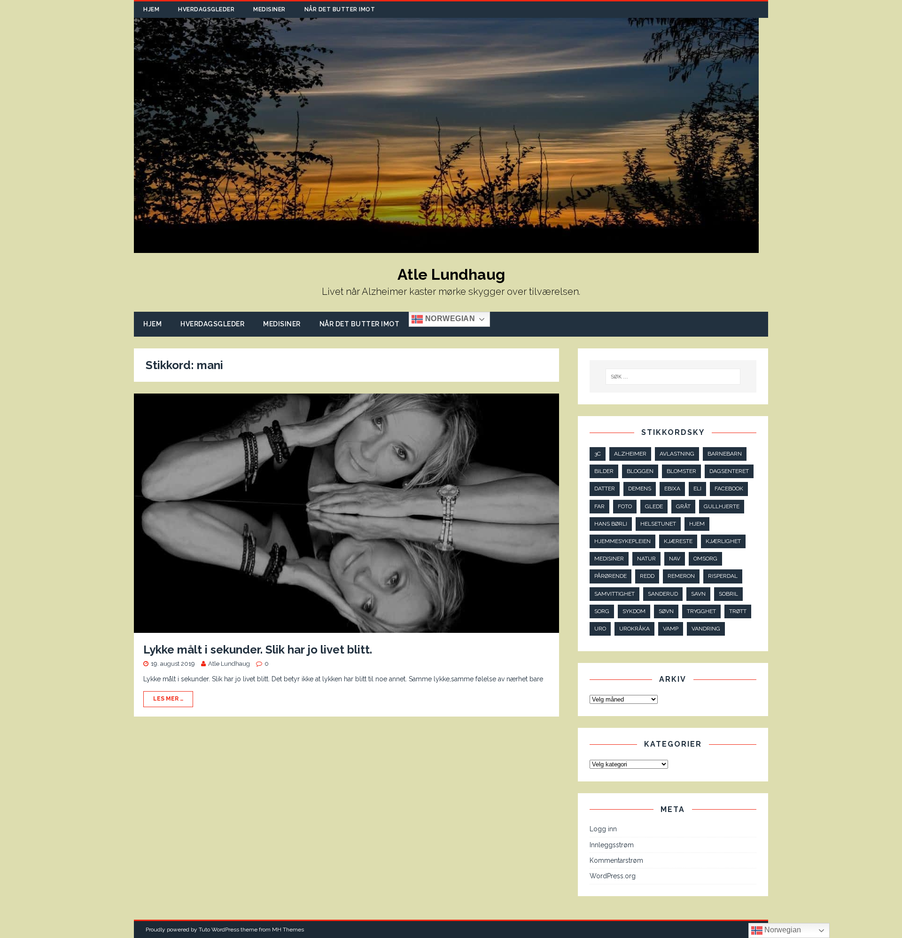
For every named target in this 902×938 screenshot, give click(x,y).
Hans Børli (610, 523)
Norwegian (449, 319)
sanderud (663, 594)
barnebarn (725, 453)
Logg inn (603, 829)
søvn (666, 611)
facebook (729, 488)
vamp (670, 628)
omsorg (705, 558)
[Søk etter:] (673, 377)
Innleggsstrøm (612, 845)
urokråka (634, 628)
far (599, 506)
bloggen (640, 471)
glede (654, 506)
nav (674, 558)
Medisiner (269, 9)
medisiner (609, 558)
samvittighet (614, 594)
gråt (683, 506)
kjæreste (678, 541)
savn (698, 594)
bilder (604, 471)
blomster (681, 471)
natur (646, 558)
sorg (601, 611)
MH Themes (288, 929)
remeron (681, 576)
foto (625, 506)
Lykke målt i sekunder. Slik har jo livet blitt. (257, 649)
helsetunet (658, 523)
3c (597, 453)
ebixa (672, 488)
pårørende (610, 576)
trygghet (701, 611)
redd (647, 576)
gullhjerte (721, 506)
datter (604, 488)
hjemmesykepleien (622, 541)
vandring (706, 628)
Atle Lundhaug (229, 663)
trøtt (737, 611)
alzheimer (630, 453)
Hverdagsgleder (206, 9)
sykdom (633, 611)
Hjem (151, 9)
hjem (697, 523)
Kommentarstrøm (616, 860)
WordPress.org (613, 876)
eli (697, 488)
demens (639, 488)
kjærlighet (723, 541)
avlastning (677, 453)
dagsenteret (729, 471)
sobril (728, 594)
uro (600, 628)
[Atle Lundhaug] (446, 248)
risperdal (723, 576)
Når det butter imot (339, 9)
